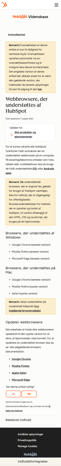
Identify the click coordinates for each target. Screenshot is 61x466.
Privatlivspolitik (27, 440)
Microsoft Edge (21, 379)
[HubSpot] (4, 4)
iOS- (35, 168)
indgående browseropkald (25, 310)
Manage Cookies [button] (27, 446)
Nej (29, 394)
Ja (13, 394)
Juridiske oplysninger (30, 434)
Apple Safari (19, 372)
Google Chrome (21, 359)
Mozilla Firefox (20, 366)
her (40, 89)
